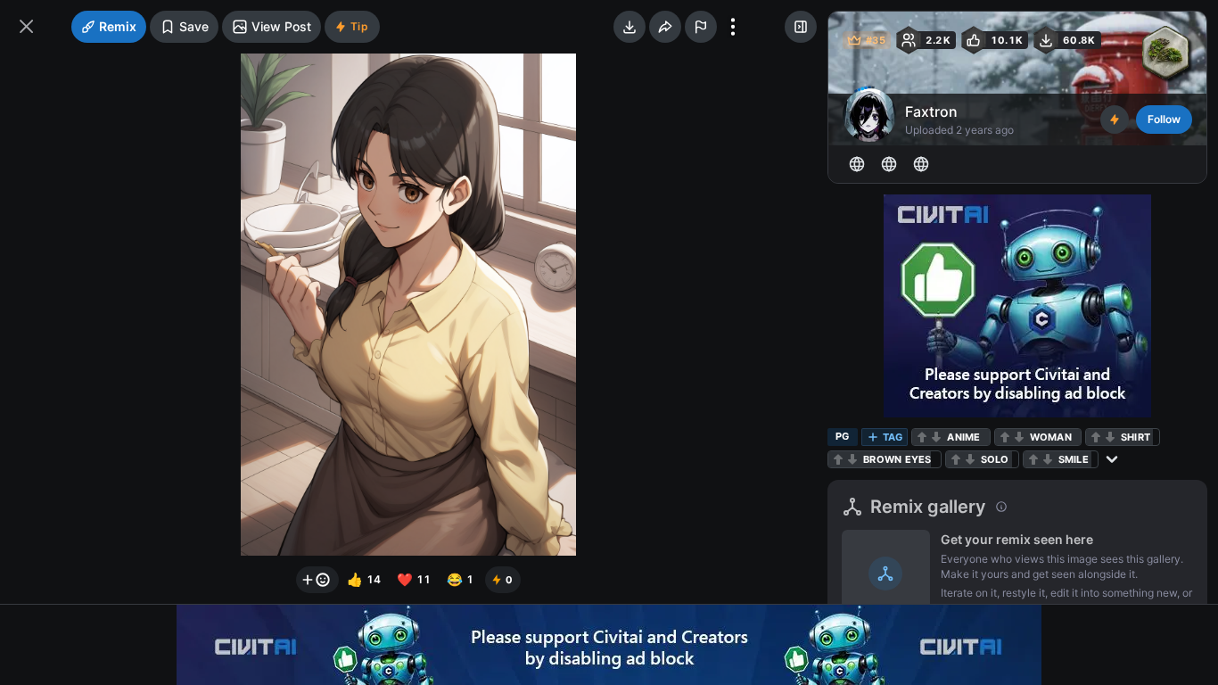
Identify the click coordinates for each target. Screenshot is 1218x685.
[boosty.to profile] (921, 164)
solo (995, 459)
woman (1051, 437)
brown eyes (897, 459)
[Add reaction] (317, 579)
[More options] (732, 26)
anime (963, 437)
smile (1073, 459)
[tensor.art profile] (857, 164)
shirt (1135, 437)
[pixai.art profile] (889, 164)
